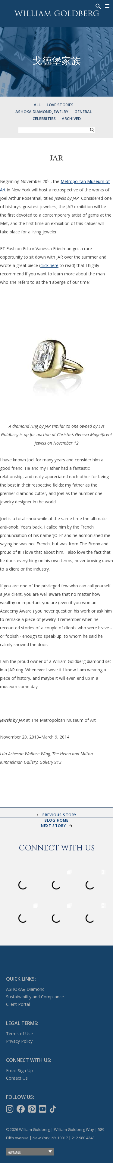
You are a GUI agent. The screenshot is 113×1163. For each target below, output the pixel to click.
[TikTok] (53, 1109)
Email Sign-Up (19, 1070)
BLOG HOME (57, 820)
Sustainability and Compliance (35, 997)
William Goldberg (56, 13)
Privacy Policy (19, 1041)
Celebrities (44, 118)
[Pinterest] (32, 1109)
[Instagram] (10, 1109)
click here (49, 265)
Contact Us (17, 1078)
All (37, 104)
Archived (71, 118)
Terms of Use (19, 1033)
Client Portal (18, 1004)
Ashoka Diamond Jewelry (41, 111)
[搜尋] (98, 5)
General (83, 111)
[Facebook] (21, 1109)
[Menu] (107, 5)
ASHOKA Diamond (25, 989)
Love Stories (60, 104)
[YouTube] (43, 1109)
